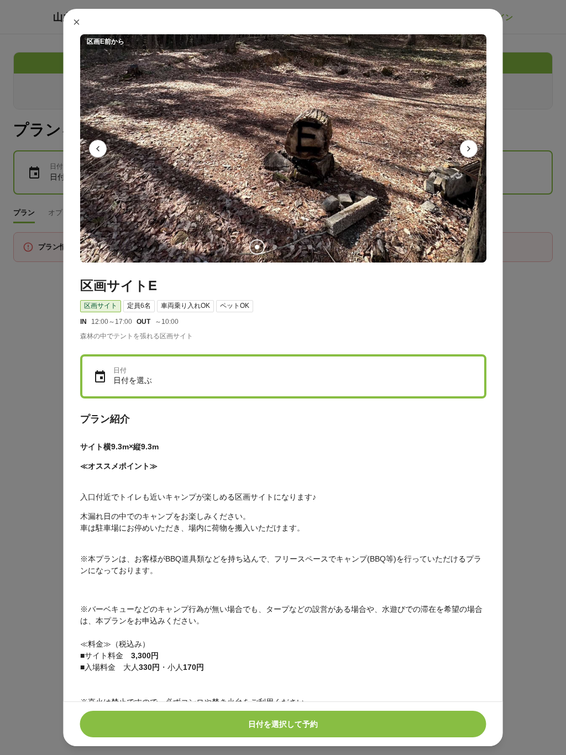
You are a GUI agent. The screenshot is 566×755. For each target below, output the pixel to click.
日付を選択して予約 (283, 724)
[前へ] (98, 149)
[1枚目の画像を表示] (256, 247)
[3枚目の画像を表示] (291, 247)
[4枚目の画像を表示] (309, 247)
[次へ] (469, 149)
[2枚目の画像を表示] (274, 247)
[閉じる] (76, 22)
